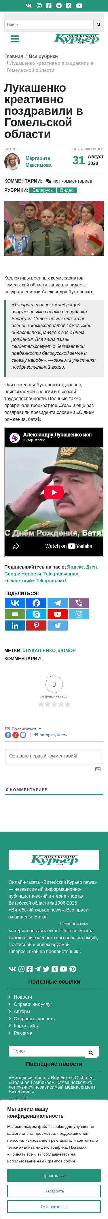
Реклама (23, 1033)
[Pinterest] (36, 625)
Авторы (22, 1011)
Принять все (54, 1175)
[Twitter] (58, 625)
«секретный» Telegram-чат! (35, 580)
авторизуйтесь (53, 734)
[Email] (15, 614)
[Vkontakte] (15, 603)
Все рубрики (43, 56)
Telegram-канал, (61, 573)
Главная (13, 56)
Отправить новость (34, 1018)
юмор (68, 650)
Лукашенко (41, 650)
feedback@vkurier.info (33, 923)
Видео (67, 190)
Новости (23, 997)
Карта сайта (26, 1025)
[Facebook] (36, 603)
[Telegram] (58, 603)
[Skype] (36, 614)
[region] (54, 1159)
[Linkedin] (15, 625)
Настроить (54, 1191)
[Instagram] (79, 614)
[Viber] (79, 603)
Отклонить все (54, 1206)
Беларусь (43, 190)
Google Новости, (23, 573)
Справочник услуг (33, 1004)
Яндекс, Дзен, (82, 567)
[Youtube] (58, 614)
